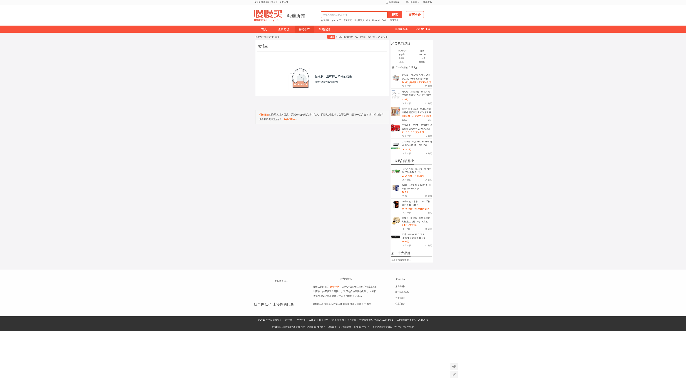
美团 (340, 304)
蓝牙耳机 (394, 20)
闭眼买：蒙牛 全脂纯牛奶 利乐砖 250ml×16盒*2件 (416, 170)
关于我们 (289, 320)
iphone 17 (337, 20)
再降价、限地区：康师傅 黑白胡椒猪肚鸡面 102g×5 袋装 (416, 220)
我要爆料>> (290, 119)
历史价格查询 (337, 320)
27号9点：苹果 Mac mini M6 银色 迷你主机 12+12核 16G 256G (417, 144)
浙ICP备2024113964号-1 (381, 320)
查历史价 (283, 29)
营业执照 (363, 320)
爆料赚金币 (401, 29)
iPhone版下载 (284, 287)
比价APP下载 (423, 29)
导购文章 (351, 320)
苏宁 (364, 304)
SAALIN (422, 54)
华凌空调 (347, 20)
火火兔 (422, 58)
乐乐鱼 (401, 54)
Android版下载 (284, 294)
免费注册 (283, 2)
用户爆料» (400, 286)
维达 (368, 20)
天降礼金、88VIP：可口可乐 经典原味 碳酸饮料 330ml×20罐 (417, 127)
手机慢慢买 (394, 2)
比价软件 (323, 320)
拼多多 (346, 304)
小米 (401, 62)
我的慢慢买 (411, 2)
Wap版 (312, 320)
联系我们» (400, 303)
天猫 (335, 304)
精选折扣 (296, 15)
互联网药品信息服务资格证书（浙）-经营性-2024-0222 (298, 327)
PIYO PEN (402, 51)
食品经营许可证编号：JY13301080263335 (393, 327)
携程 (369, 304)
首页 (264, 29)
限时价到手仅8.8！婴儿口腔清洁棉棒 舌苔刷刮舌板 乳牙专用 (416, 111)
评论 (428, 86)
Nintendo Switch (380, 20)
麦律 (277, 37)
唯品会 (353, 304)
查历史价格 (349, 291)
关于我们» (400, 298)
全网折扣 (324, 29)
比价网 (258, 37)
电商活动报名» (402, 292)
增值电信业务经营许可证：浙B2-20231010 (348, 327)
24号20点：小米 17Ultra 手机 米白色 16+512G (416, 203)
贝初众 (401, 58)
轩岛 (422, 51)
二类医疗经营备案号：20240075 (412, 320)
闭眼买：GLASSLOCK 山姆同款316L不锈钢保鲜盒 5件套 (416, 77)
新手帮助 (427, 2)
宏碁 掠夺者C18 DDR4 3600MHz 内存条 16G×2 (414, 236)
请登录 (274, 2)
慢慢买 (269, 320)
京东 (331, 304)
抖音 (359, 304)
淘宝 (326, 304)
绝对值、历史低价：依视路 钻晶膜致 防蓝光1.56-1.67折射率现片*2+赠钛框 (416, 94)
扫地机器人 (359, 20)
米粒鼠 (422, 62)
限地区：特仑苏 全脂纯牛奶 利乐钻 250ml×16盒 (416, 187)
